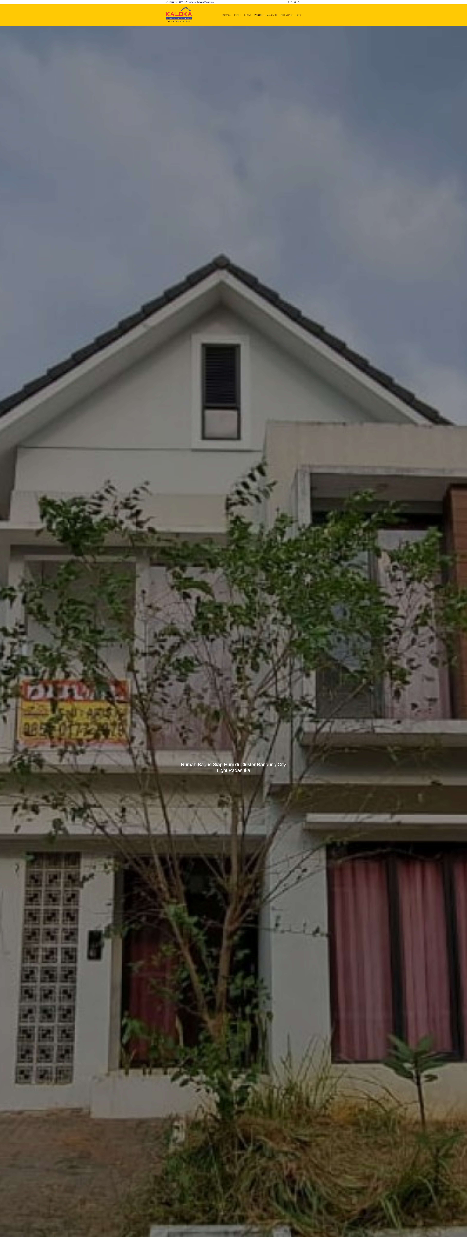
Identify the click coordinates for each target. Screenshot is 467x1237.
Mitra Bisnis (286, 15)
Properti (258, 15)
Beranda (226, 15)
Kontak (247, 15)
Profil (236, 15)
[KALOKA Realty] (179, 14)
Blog (299, 15)
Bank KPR (272, 15)
